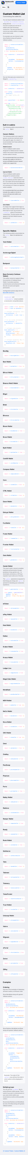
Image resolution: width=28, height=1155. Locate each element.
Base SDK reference (8, 292)
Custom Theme (8, 1151)
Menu (3, 7)
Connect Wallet (21, 2)
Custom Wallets (19, 1151)
